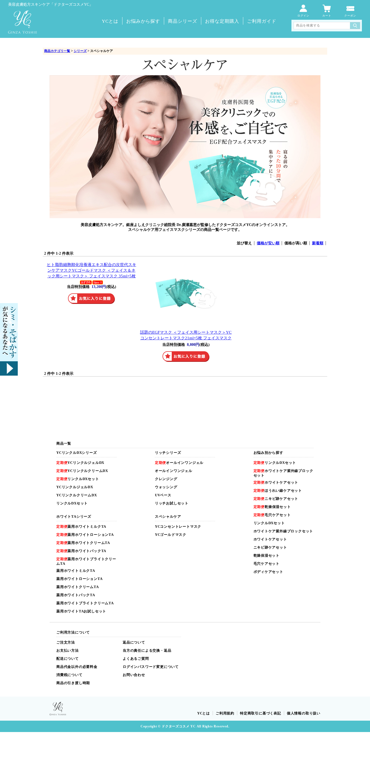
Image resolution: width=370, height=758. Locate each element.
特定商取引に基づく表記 (260, 713)
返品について (134, 642)
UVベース (163, 495)
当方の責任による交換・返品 (147, 650)
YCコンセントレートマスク (178, 526)
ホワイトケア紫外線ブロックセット (283, 531)
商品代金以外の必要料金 (77, 667)
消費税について (69, 675)
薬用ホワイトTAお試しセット (81, 611)
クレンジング (166, 479)
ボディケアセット (268, 572)
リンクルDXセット (77, 479)
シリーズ (80, 51)
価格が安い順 (268, 243)
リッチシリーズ (168, 453)
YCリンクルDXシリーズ (76, 453)
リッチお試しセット (172, 503)
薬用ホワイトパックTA (81, 551)
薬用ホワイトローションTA (85, 535)
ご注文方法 (65, 642)
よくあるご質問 (136, 659)
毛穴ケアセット (272, 515)
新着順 (317, 243)
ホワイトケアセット (276, 482)
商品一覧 (63, 443)
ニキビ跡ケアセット (276, 499)
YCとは (110, 21)
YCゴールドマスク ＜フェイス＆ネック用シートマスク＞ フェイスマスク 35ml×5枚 (91, 270)
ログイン (303, 15)
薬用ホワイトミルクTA (81, 526)
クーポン (350, 15)
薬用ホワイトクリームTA (83, 543)
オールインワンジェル (179, 463)
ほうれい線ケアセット (278, 490)
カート (326, 15)
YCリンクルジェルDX (80, 463)
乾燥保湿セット (272, 507)
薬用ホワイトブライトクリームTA (85, 603)
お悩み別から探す (268, 453)
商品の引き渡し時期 (73, 683)
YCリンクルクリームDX (82, 471)
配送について (67, 659)
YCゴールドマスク (170, 535)
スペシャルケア (168, 516)
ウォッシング (166, 487)
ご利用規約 (225, 713)
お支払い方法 (67, 650)
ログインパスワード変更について (151, 667)
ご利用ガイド (261, 21)
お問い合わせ (134, 675)
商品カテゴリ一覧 (57, 51)
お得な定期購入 (222, 21)
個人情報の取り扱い (303, 713)
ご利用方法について (73, 632)
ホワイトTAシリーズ (73, 516)
